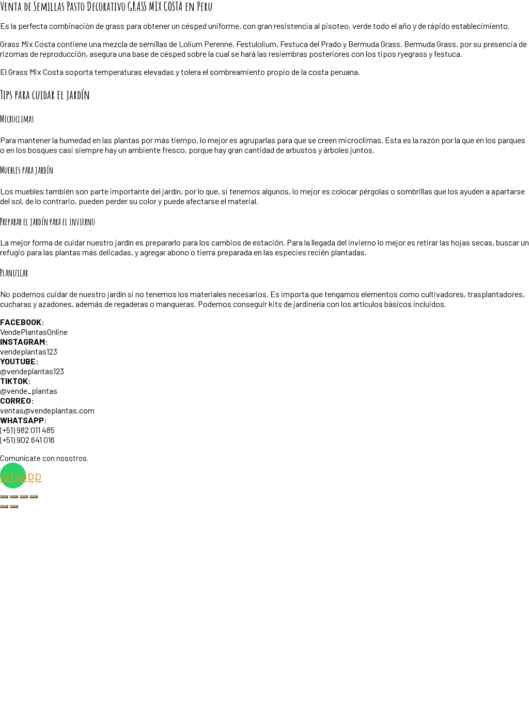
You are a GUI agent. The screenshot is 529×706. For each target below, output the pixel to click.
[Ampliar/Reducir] (4, 496)
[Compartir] (24, 496)
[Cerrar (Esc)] (33, 496)
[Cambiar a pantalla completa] (14, 496)
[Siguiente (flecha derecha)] (14, 506)
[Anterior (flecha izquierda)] (4, 506)
